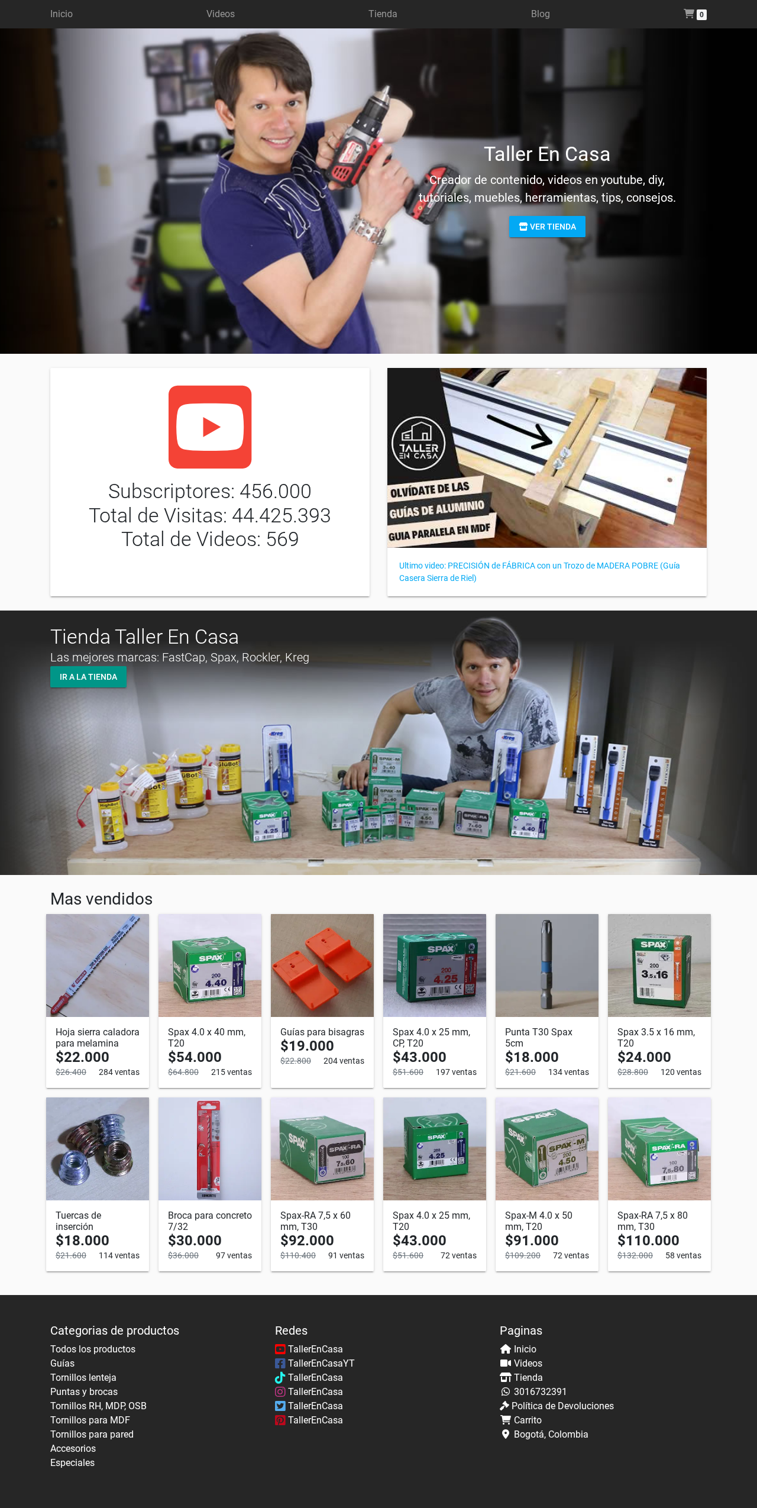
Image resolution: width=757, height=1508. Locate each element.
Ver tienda (552, 226)
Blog (540, 14)
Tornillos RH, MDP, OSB (98, 1406)
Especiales (72, 1462)
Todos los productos (92, 1349)
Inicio (61, 14)
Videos (220, 14)
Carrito (528, 1420)
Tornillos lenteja (83, 1377)
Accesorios (73, 1448)
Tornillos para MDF (90, 1420)
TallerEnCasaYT (320, 1363)
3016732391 (540, 1391)
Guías (62, 1363)
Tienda (382, 14)
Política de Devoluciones (563, 1406)
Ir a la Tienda (88, 677)
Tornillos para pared (92, 1434)
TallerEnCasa (314, 1349)
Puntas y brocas (84, 1391)
